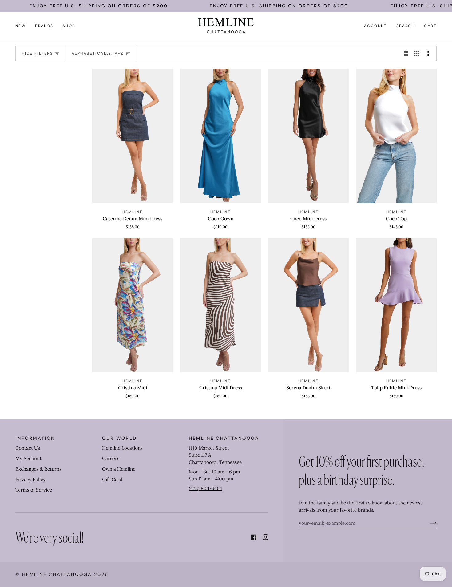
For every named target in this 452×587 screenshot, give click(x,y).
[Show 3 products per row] (416, 53)
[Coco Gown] (220, 136)
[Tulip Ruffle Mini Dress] (396, 305)
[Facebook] (253, 537)
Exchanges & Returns (38, 469)
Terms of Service (33, 490)
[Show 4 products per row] (429, 53)
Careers (110, 458)
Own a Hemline (118, 469)
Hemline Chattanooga (57, 574)
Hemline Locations (122, 448)
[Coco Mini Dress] (308, 136)
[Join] (428, 523)
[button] (44, 26)
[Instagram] (265, 537)
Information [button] (35, 438)
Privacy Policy (30, 479)
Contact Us (27, 448)
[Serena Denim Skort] (308, 305)
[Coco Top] (396, 136)
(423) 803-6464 (205, 488)
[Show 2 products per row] (406, 53)
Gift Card (112, 479)
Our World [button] (119, 438)
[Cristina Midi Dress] (220, 305)
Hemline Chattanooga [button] (224, 438)
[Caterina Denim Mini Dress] (132, 136)
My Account (28, 458)
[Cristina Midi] (132, 305)
